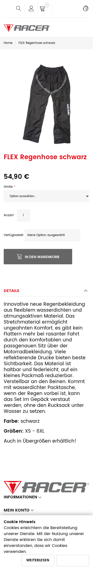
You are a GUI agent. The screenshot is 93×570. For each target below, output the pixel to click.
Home (8, 43)
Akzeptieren (73, 560)
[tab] (46, 292)
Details (11, 291)
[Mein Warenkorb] (44, 9)
